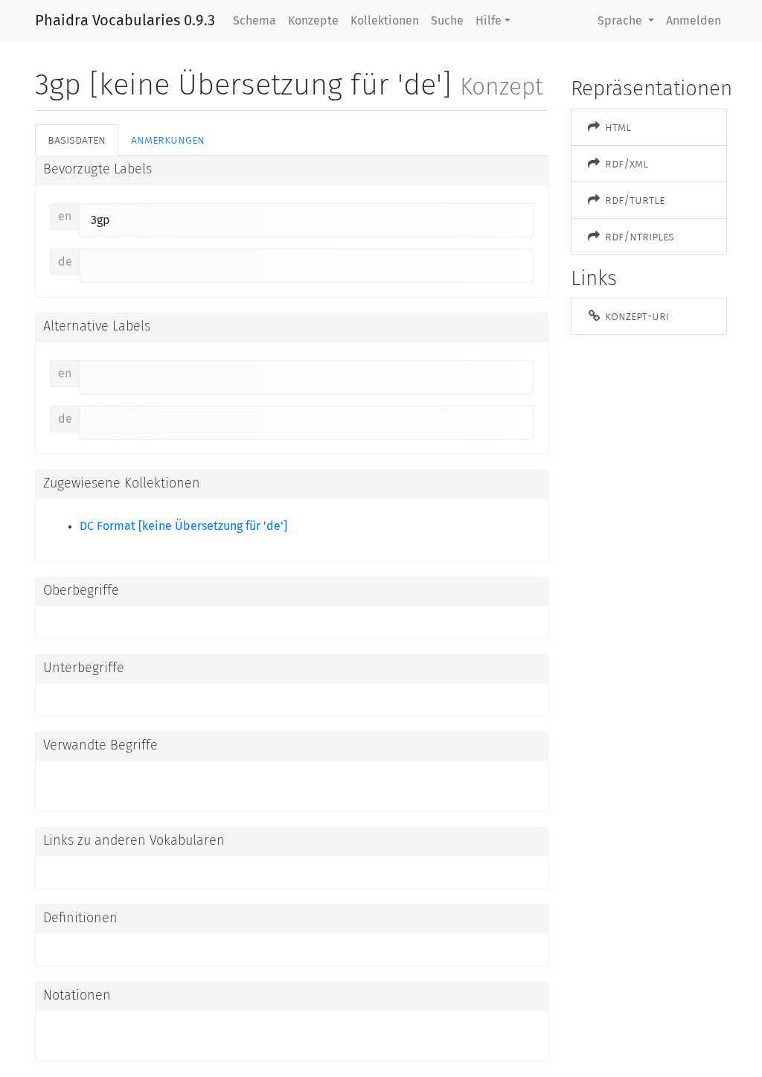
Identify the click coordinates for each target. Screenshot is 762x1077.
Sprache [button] (621, 21)
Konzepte (313, 21)
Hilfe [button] (489, 21)
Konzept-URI (635, 316)
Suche (447, 21)
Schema (254, 21)
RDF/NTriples (638, 236)
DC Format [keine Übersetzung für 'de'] (183, 526)
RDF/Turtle (633, 199)
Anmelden (693, 21)
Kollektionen (384, 21)
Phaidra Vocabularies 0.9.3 (125, 20)
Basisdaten (77, 139)
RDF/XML (625, 163)
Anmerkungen (168, 139)
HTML (616, 126)
